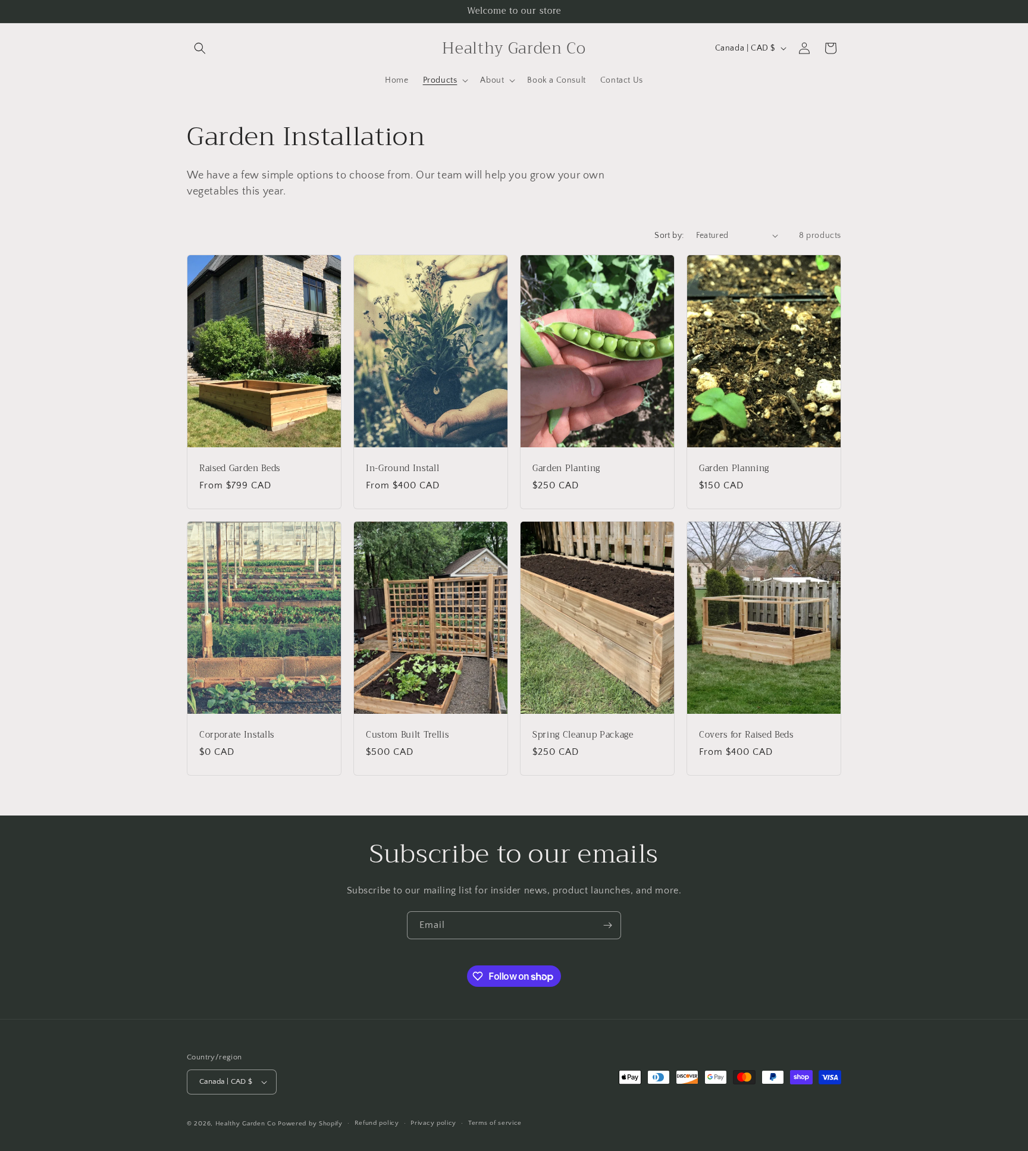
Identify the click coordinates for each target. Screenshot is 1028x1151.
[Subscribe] (607, 925)
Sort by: (669, 235)
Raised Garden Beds (239, 468)
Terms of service (495, 1123)
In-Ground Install (402, 468)
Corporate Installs (236, 734)
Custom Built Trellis (407, 734)
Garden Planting (566, 468)
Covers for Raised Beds (746, 734)
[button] (200, 48)
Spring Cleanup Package (583, 734)
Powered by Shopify (310, 1123)
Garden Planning (734, 468)
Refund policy (377, 1123)
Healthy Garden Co (245, 1123)
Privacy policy (433, 1123)
